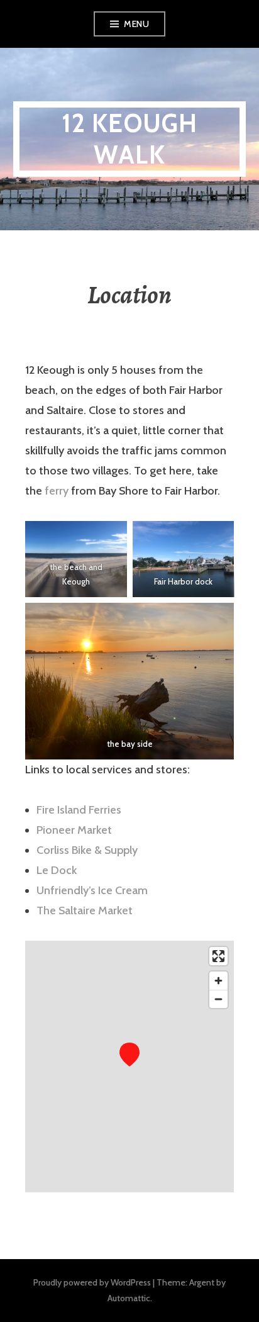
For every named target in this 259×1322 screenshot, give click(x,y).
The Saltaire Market (84, 910)
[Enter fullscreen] (218, 956)
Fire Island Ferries (78, 810)
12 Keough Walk (130, 139)
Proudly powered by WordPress (92, 1282)
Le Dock (56, 870)
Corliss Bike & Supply (87, 850)
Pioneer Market (74, 830)
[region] (129, 1066)
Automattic (128, 1298)
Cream (131, 890)
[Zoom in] (218, 981)
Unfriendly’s (66, 890)
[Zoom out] (218, 999)
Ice (105, 890)
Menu (136, 24)
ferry (57, 491)
